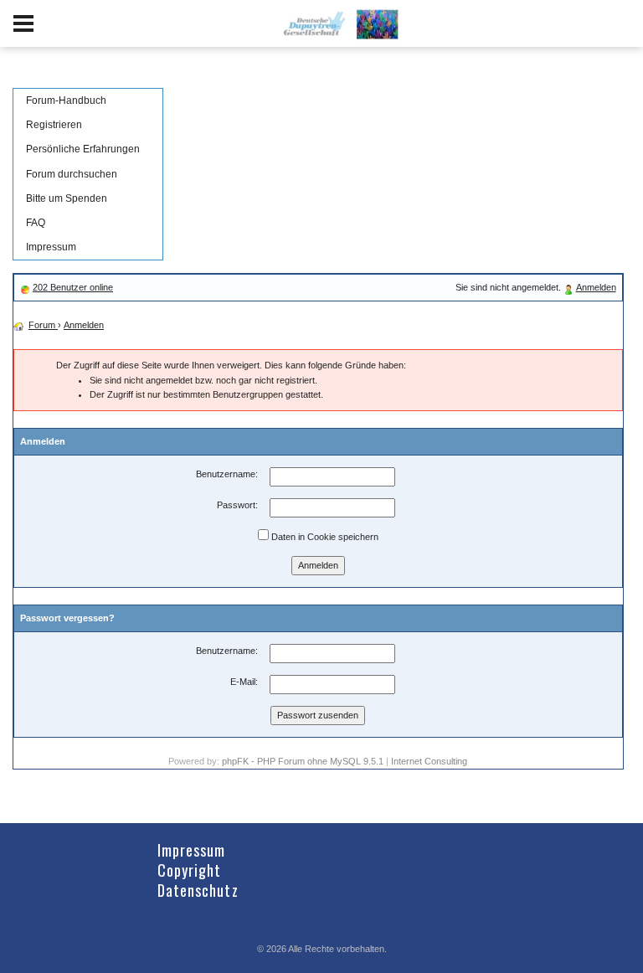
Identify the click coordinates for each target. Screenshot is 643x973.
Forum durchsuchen (71, 174)
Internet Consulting (429, 761)
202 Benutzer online (73, 287)
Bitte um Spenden (66, 198)
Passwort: (237, 505)
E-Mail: (244, 682)
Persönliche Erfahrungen (83, 149)
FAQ (35, 223)
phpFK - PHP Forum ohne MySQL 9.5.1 (302, 761)
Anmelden (596, 287)
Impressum (51, 247)
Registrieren (54, 125)
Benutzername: (227, 474)
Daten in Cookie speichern (323, 537)
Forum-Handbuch (66, 100)
